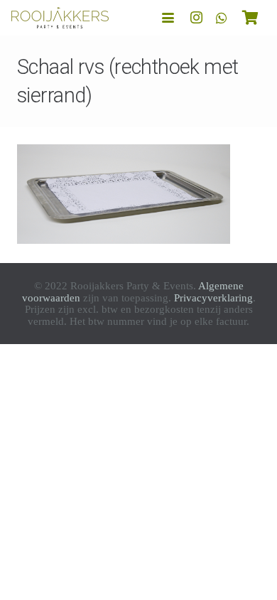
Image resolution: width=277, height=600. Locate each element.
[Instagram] (196, 18)
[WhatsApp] (221, 18)
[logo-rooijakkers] (60, 17)
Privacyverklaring (213, 298)
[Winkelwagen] (250, 18)
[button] (168, 18)
